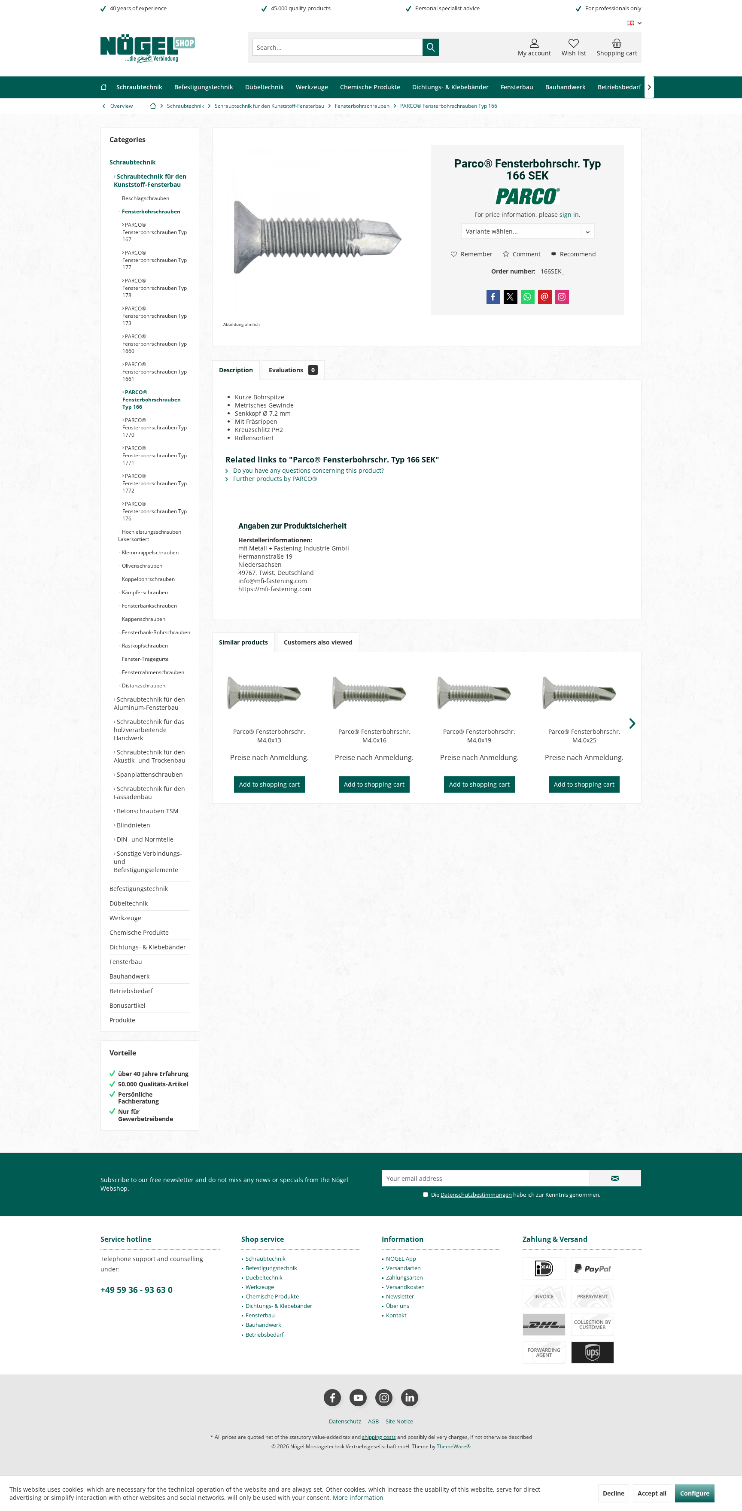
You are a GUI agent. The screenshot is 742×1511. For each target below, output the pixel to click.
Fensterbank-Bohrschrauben (155, 632)
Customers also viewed (318, 642)
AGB (373, 1421)
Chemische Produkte (139, 932)
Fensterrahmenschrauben (152, 672)
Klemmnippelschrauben (150, 552)
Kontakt (396, 1315)
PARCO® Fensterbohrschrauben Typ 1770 (154, 427)
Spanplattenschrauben (149, 774)
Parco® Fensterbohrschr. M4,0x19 (479, 735)
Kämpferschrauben (144, 592)
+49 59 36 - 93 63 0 (136, 1289)
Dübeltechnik (128, 903)
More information (358, 1497)
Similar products (243, 642)
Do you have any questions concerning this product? (307, 470)
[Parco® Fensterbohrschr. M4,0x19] (479, 693)
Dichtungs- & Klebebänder (147, 947)
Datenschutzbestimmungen (476, 1194)
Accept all (652, 1493)
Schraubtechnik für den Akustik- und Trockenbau (150, 756)
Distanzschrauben (143, 685)
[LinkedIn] (409, 1397)
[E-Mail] (545, 297)
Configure (694, 1493)
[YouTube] (358, 1397)
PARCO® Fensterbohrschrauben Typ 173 (154, 316)
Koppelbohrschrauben (148, 579)
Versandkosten (405, 1287)
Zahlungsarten (404, 1277)
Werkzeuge (125, 918)
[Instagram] (562, 297)
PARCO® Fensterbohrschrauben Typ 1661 (154, 372)
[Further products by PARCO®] (528, 196)
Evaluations (292, 370)
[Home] (103, 87)
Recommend (577, 254)
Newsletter (400, 1296)
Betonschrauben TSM (147, 811)
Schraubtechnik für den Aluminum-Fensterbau (149, 703)
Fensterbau (125, 962)
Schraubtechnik (132, 162)
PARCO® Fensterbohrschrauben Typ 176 (154, 511)
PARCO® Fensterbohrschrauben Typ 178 (154, 288)
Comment (526, 254)
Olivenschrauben (141, 565)
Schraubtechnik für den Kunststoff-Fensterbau (150, 180)
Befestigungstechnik (138, 889)
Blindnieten (132, 825)
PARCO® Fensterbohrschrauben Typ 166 (151, 399)
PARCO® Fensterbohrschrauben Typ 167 (154, 232)
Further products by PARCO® (274, 478)
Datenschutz (345, 1421)
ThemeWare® (454, 1446)
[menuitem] (617, 47)
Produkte (122, 1020)
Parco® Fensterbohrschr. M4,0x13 (269, 735)
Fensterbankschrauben (149, 605)
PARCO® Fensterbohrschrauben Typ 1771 (154, 455)
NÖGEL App (401, 1258)
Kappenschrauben (143, 619)
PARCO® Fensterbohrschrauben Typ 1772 (154, 483)
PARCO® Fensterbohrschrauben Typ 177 (154, 260)
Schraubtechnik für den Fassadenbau (149, 792)
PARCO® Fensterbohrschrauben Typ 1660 (154, 344)
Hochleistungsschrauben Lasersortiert (149, 535)
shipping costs (379, 1437)
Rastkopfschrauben (144, 645)
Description (236, 370)
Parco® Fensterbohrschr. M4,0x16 (374, 735)
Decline (613, 1493)
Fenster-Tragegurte (145, 659)
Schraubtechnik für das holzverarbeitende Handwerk (149, 729)
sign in (569, 214)
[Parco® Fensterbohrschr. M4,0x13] (269, 693)
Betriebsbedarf (131, 991)
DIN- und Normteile (144, 839)
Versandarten (403, 1268)
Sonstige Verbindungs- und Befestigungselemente (148, 861)
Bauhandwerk (129, 976)
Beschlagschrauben (145, 198)
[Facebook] (493, 297)
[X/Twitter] (510, 297)
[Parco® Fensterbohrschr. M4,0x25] (584, 693)
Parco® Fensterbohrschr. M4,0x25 (584, 735)
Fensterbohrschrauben (150, 211)
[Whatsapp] (528, 297)
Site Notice (399, 1421)
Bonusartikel (127, 1005)
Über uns (397, 1306)
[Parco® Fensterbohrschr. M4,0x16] (374, 693)
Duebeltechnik (264, 1277)
